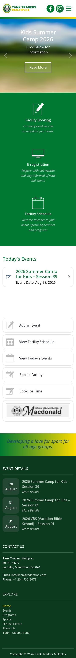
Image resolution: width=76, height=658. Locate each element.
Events (7, 610)
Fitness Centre (12, 624)
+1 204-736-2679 (24, 579)
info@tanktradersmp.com (28, 575)
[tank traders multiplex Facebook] (50, 8)
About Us (9, 628)
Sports (7, 619)
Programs (9, 615)
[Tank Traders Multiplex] (19, 8)
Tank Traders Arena (16, 633)
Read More (38, 67)
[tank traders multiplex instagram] (60, 8)
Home (7, 606)
